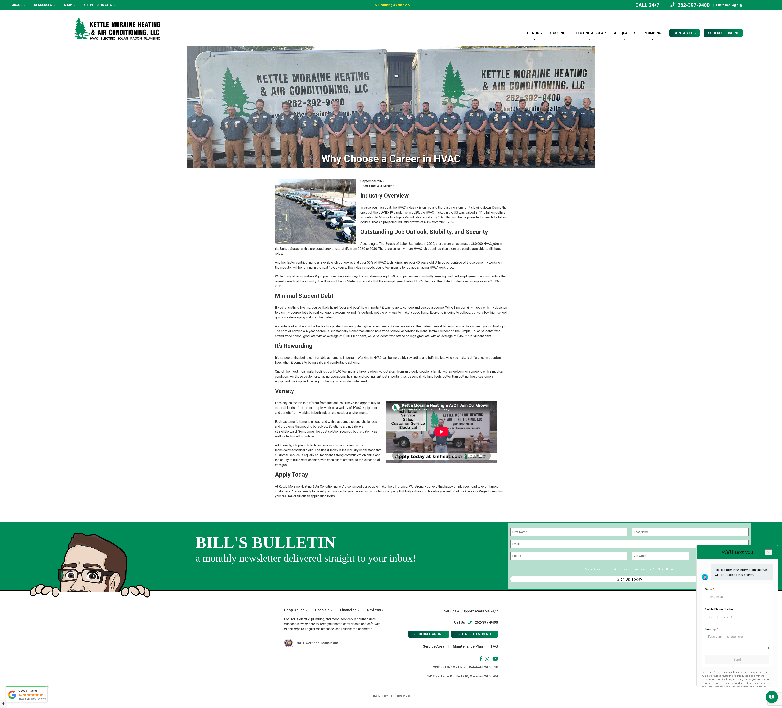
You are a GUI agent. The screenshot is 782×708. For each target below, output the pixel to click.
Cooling (558, 33)
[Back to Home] (117, 28)
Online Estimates (98, 5)
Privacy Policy (380, 696)
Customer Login (727, 5)
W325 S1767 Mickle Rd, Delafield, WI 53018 (465, 667)
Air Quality (624, 33)
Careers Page (476, 491)
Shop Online (294, 610)
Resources (43, 5)
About (17, 5)
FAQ (494, 646)
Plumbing (652, 33)
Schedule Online (428, 634)
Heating (534, 33)
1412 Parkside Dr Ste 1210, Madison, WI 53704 (462, 676)
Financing (348, 610)
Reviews (374, 610)
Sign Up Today (629, 579)
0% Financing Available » (391, 5)
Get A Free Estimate (474, 634)
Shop (68, 5)
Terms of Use (402, 696)
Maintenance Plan (468, 646)
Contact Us (684, 33)
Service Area (433, 646)
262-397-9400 (694, 5)
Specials (322, 610)
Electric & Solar (590, 33)
